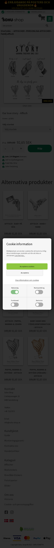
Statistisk (39, 300)
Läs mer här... (20, 255)
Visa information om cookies (27, 280)
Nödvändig (14, 288)
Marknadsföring (39, 288)
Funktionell (15, 300)
